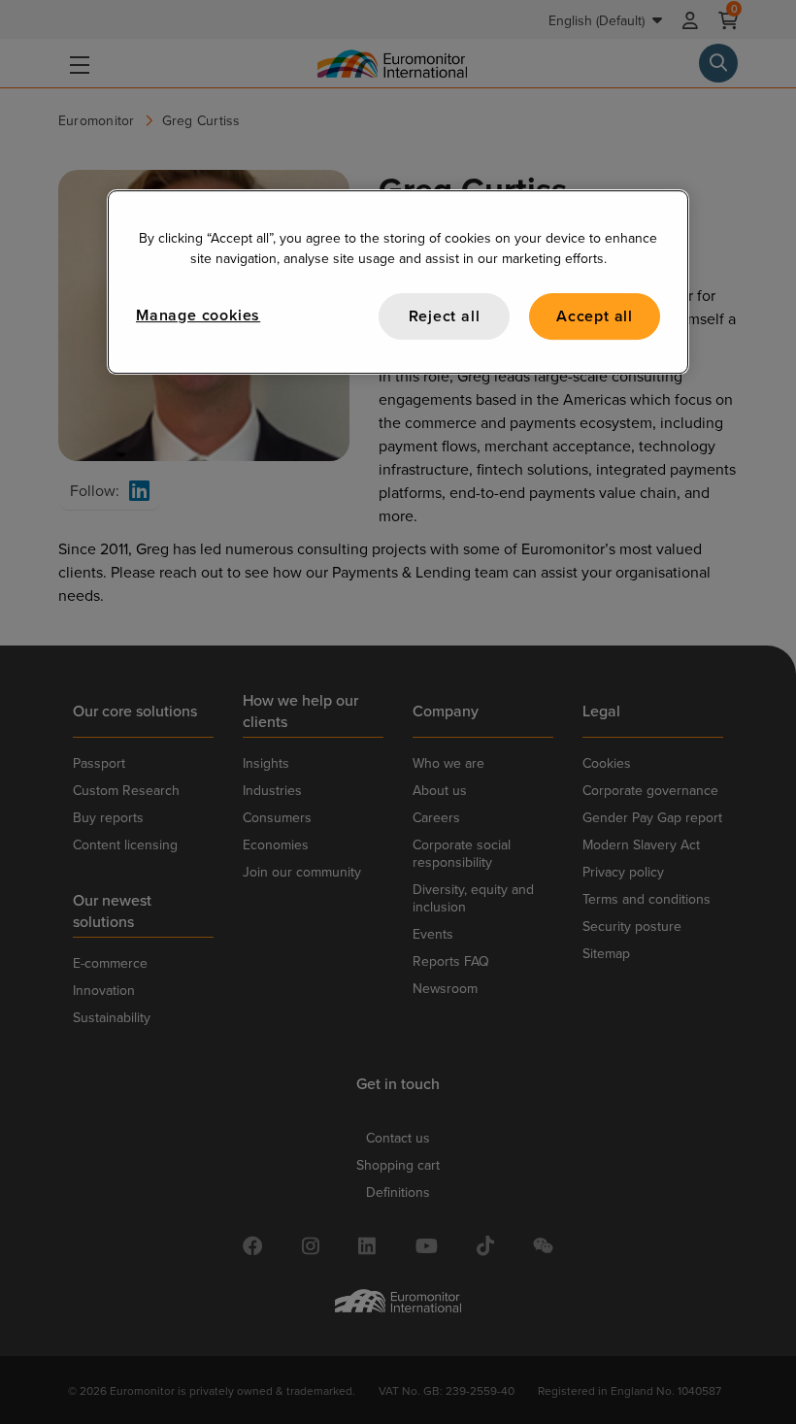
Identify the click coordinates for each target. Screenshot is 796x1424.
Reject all (445, 316)
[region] (398, 282)
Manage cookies (198, 315)
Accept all (594, 316)
